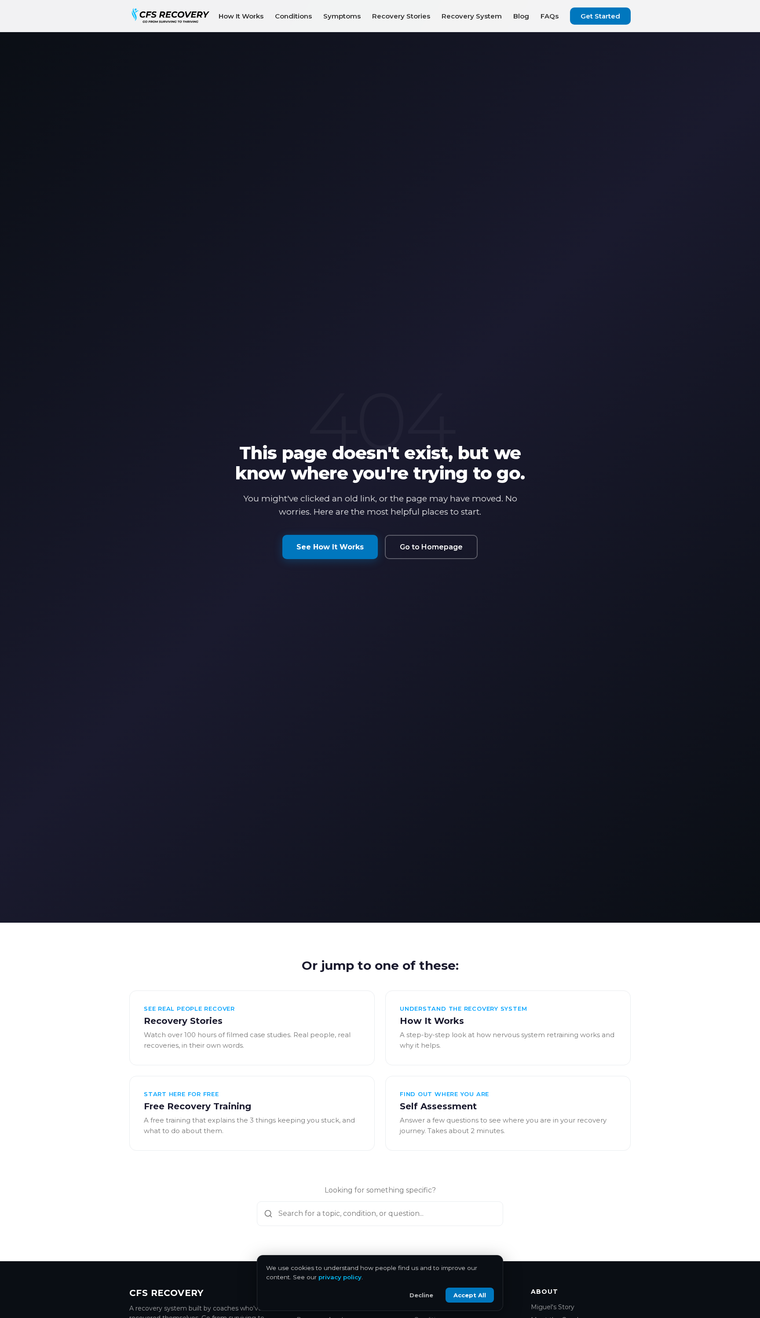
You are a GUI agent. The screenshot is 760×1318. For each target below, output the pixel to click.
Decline (421, 1295)
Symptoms (342, 16)
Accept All (469, 1295)
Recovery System (472, 16)
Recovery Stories (401, 16)
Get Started (600, 16)
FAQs (550, 16)
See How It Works (330, 547)
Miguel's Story (552, 1307)
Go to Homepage (431, 547)
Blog (521, 16)
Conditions (293, 16)
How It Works (241, 16)
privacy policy (340, 1277)
